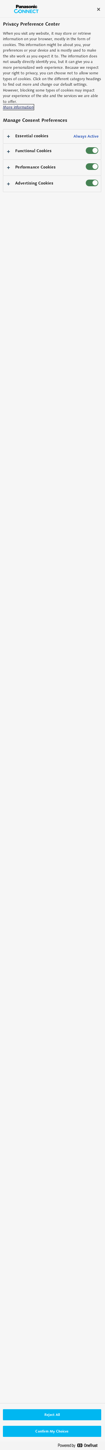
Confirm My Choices (52, 1431)
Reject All (52, 1414)
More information (18, 107)
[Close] (98, 9)
